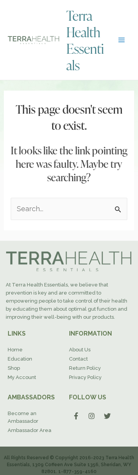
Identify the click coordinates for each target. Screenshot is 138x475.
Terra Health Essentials (85, 40)
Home (15, 350)
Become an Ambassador (23, 417)
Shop (14, 368)
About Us (79, 350)
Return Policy (85, 368)
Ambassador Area (29, 430)
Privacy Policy (85, 377)
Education (20, 359)
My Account (22, 377)
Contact (78, 359)
